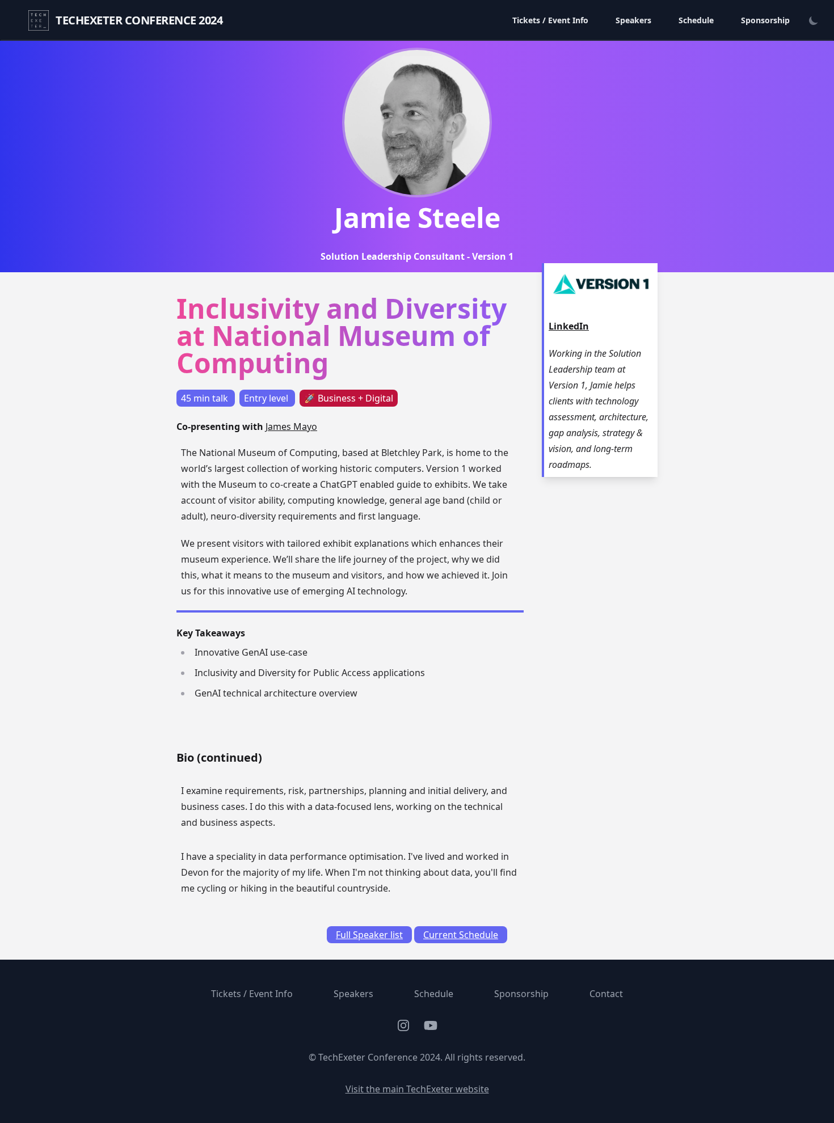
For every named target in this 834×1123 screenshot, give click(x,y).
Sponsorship (765, 20)
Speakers (633, 20)
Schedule (696, 20)
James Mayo (291, 426)
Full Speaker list (369, 934)
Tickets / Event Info (550, 20)
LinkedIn (569, 326)
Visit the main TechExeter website (417, 1089)
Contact (606, 993)
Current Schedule (460, 934)
